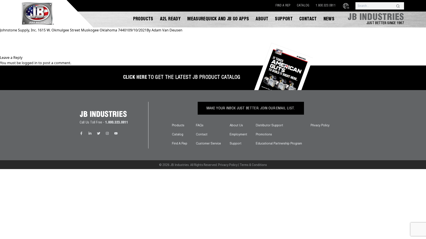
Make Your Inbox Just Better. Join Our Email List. (251, 108)
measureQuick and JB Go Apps (218, 19)
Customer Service (208, 143)
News (329, 19)
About (262, 19)
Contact (308, 19)
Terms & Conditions (253, 165)
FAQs (199, 125)
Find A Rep (283, 5)
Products (143, 19)
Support (284, 19)
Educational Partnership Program (279, 143)
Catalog (303, 5)
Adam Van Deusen (167, 30)
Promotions (264, 134)
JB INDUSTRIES (376, 17)
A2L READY (170, 19)
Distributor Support (269, 125)
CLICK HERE (135, 77)
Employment (238, 134)
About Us (236, 125)
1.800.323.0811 (326, 5)
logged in (29, 62)
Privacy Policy (320, 125)
